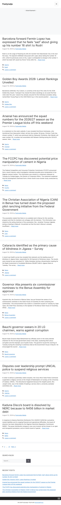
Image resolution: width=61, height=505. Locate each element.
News (6, 185)
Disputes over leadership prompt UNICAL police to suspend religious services (29, 367)
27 (9, 447)
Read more (41, 60)
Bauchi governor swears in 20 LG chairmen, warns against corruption (25, 328)
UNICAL (7, 393)
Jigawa (7, 272)
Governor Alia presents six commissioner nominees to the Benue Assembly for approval (28, 288)
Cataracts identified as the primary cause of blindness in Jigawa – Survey (29, 247)
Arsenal (7, 147)
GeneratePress (39, 502)
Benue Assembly (10, 315)
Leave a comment (10, 70)
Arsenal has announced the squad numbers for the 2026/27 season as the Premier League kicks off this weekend (28, 119)
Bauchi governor (10, 354)
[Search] (28, 461)
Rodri (6, 67)
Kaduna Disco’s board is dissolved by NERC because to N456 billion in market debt (28, 408)
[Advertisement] (30, 23)
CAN (6, 233)
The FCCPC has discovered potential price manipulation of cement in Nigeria (30, 160)
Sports (7, 65)
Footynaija (7, 4)
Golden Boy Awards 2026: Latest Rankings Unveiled (19, 479)
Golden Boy (8, 104)
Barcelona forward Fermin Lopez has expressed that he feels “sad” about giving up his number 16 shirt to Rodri (30, 42)
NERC (6, 436)
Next (13, 447)
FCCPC (7, 188)
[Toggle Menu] (59, 498)
